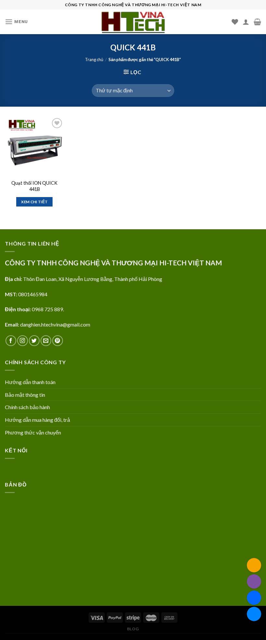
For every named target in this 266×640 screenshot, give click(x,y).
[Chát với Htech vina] (254, 614)
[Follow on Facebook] (11, 340)
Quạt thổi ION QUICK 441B (34, 186)
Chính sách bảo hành (27, 407)
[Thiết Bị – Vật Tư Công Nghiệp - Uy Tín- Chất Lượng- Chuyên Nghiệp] (133, 21)
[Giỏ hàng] (257, 22)
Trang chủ (94, 59)
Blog (133, 628)
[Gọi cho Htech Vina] (254, 581)
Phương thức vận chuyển (33, 432)
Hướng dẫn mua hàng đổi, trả (37, 420)
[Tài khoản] (246, 22)
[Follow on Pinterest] (57, 340)
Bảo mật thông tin (25, 395)
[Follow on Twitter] (34, 340)
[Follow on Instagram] (22, 340)
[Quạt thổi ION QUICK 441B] (34, 146)
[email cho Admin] (254, 565)
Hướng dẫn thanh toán (30, 382)
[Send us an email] (46, 340)
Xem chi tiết (34, 202)
